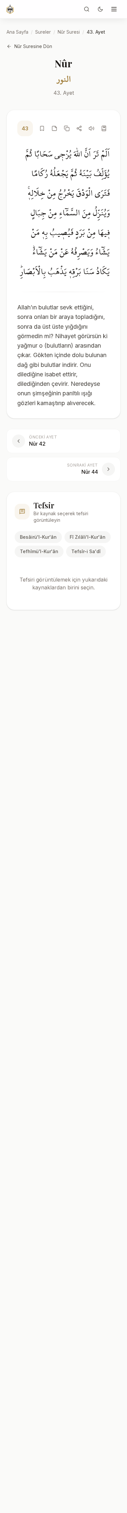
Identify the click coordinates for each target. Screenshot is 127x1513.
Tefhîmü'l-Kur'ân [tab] (39, 551)
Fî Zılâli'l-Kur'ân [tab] (88, 537)
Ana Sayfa (17, 32)
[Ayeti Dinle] (91, 128)
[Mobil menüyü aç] (113, 9)
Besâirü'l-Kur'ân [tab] (38, 537)
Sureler (43, 32)
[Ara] (86, 9)
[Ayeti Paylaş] (79, 128)
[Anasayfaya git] (10, 9)
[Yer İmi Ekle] (42, 128)
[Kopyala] (67, 128)
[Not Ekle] (54, 128)
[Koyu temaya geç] (100, 9)
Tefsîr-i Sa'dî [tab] (86, 551)
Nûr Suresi (69, 32)
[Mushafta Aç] (104, 128)
